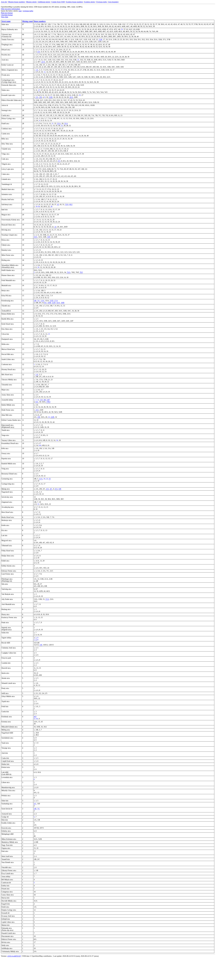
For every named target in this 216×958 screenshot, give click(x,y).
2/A (37, 97)
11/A (41, 479)
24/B (52, 417)
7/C (38, 301)
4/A (38, 52)
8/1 (45, 303)
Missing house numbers (16, 2)
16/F (48, 237)
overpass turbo (28, 11)
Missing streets (31, 2)
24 (55, 227)
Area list (4, 2)
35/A (66, 123)
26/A (71, 97)
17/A (56, 301)
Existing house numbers (74, 2)
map (20, 11)
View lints (4, 17)
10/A (35, 237)
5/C (35, 804)
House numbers (40, 21)
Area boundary (113, 2)
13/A (42, 301)
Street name (6, 21)
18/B (62, 303)
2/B (40, 97)
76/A (68, 272)
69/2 (70, 204)
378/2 (48, 402)
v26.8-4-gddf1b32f (14, 956)
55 (50, 479)
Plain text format (7, 13)
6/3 (59, 161)
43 (58, 204)
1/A (37, 70)
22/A (43, 62)
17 (39, 90)
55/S (66, 204)
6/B (60, 489)
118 (40, 645)
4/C (51, 489)
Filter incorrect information (10, 9)
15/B (100, 39)
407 (48, 400)
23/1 (37, 410)
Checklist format (7, 15)
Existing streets (89, 2)
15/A (47, 599)
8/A (37, 402)
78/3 (81, 272)
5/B (35, 301)
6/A (56, 489)
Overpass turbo (101, 2)
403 (45, 400)
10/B (50, 97)
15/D (51, 301)
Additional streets (44, 2)
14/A (58, 303)
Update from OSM (58, 2)
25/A (59, 123)
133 (41, 400)
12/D (53, 303)
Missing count (27, 21)
